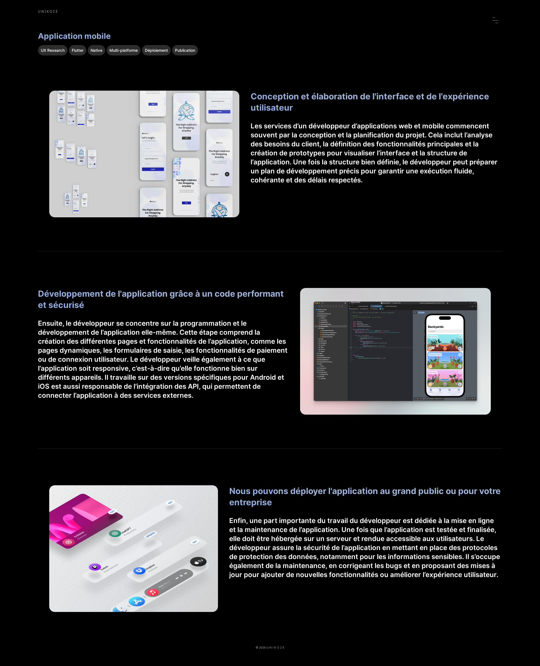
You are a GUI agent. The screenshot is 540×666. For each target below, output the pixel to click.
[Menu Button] (495, 20)
